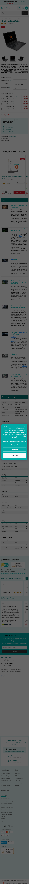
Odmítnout (14, 449)
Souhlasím (14, 455)
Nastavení (14, 445)
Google (17, 434)
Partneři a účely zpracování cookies (13, 441)
